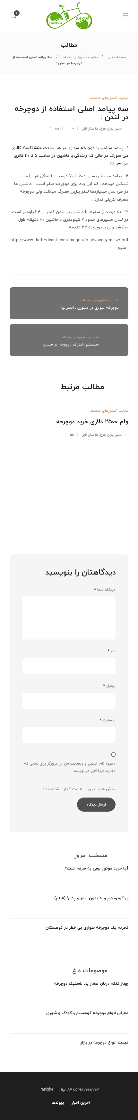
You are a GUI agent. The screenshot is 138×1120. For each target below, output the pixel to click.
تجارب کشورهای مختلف (80, 57)
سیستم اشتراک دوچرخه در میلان (71, 344)
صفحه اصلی (116, 57)
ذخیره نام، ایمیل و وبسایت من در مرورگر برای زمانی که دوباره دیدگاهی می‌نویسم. (70, 767)
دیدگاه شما (105, 589)
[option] (69, 419)
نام (112, 651)
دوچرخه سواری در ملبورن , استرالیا (90, 307)
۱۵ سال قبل (90, 128)
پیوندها (58, 1102)
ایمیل (109, 685)
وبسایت (107, 720)
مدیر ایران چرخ (111, 128)
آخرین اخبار (81, 1102)
